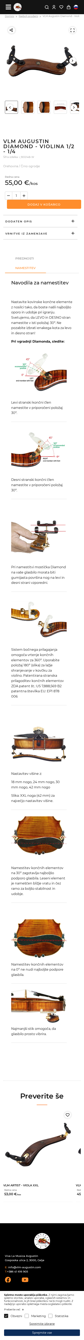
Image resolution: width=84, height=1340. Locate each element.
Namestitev (25, 268)
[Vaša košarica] (68, 7)
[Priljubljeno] (67, 1115)
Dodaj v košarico (44, 204)
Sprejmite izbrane (42, 1324)
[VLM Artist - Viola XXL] (37, 1144)
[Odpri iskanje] (47, 7)
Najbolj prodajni (28, 16)
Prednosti (24, 258)
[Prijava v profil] (54, 7)
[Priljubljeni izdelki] (61, 7)
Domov (9, 16)
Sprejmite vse (42, 1333)
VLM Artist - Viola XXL (21, 1185)
